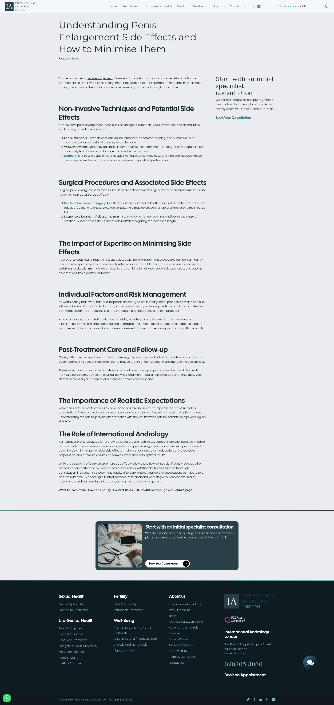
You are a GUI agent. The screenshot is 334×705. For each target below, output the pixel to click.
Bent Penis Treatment (73, 640)
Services (174, 633)
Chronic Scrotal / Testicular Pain (135, 639)
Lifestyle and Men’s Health (131, 645)
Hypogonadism (124, 650)
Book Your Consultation (233, 117)
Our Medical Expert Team (186, 622)
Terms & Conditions (182, 657)
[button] (169, 564)
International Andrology (185, 604)
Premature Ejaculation (74, 610)
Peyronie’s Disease (71, 634)
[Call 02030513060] (310, 638)
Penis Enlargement (71, 628)
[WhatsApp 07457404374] (310, 650)
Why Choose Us (179, 610)
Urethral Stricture (70, 663)
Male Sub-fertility (125, 604)
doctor (63, 379)
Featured (65, 59)
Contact (118, 490)
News (75, 59)
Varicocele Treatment (129, 610)
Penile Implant (68, 658)
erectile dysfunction (134, 151)
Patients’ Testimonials (183, 628)
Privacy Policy (178, 651)
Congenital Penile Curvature (78, 646)
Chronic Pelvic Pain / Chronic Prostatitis (133, 630)
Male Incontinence (71, 652)
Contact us (176, 663)
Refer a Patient (179, 639)
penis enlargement (100, 78)
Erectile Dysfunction (72, 604)
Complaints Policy (181, 645)
